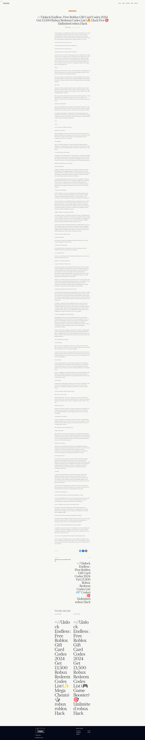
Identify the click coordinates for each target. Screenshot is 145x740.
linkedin (78, 734)
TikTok (88, 732)
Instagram (78, 732)
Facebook (78, 731)
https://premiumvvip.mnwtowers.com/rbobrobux (66, 45)
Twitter (89, 731)
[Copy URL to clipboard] (89, 551)
